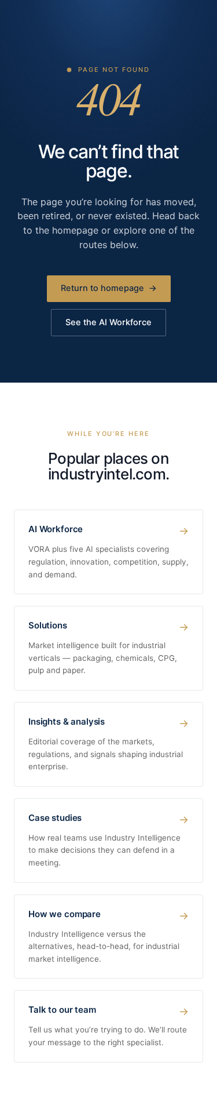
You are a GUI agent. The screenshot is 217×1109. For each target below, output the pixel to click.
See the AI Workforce (108, 322)
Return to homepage (109, 288)
